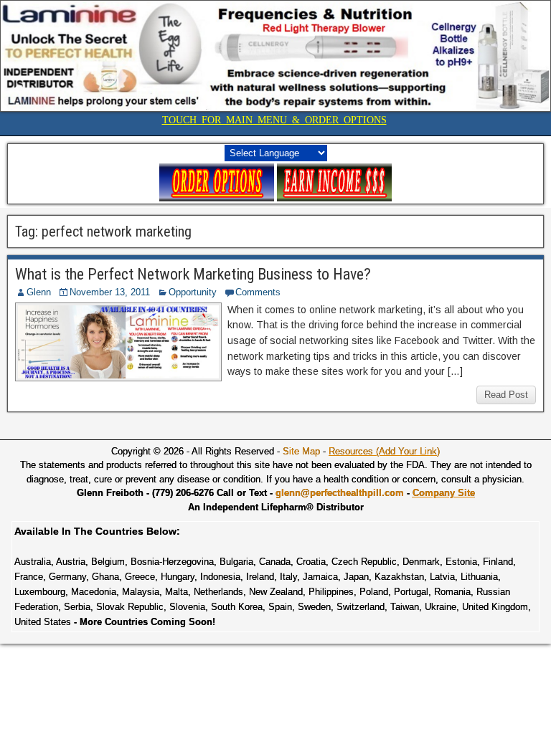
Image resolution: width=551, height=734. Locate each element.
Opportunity (193, 292)
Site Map (301, 451)
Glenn (39, 292)
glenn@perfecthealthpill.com (340, 492)
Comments (258, 292)
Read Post (506, 394)
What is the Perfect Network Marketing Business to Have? (193, 274)
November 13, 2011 (110, 292)
